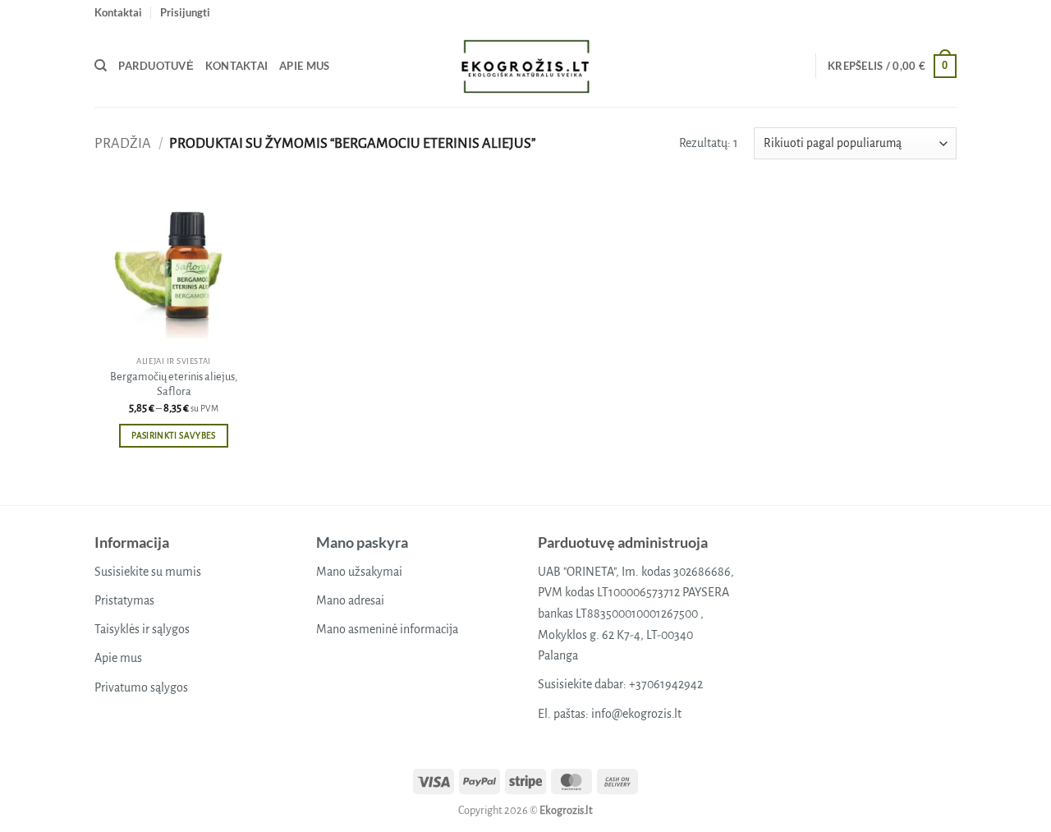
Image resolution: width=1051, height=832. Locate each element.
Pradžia (122, 143)
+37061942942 (666, 684)
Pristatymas (124, 600)
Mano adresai (350, 600)
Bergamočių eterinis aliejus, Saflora (173, 384)
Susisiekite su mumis (147, 571)
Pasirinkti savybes (173, 435)
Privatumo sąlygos (141, 687)
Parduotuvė (156, 65)
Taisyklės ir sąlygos (142, 629)
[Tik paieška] (100, 65)
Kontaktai (118, 12)
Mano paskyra (362, 542)
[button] (185, 12)
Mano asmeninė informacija (387, 629)
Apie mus (304, 65)
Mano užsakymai (359, 571)
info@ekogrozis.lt (636, 713)
